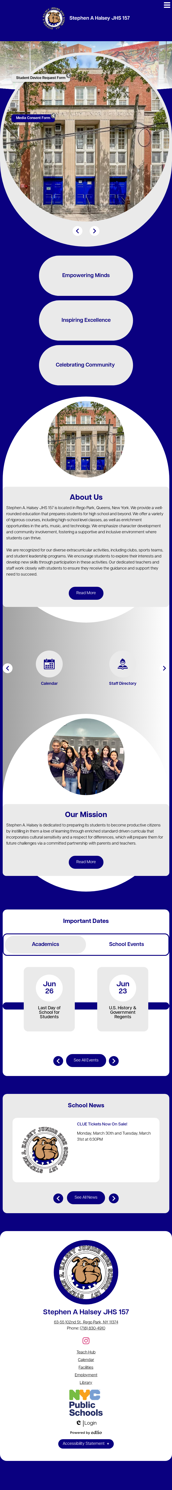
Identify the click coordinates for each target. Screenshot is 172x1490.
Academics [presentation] (45, 944)
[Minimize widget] (69, 75)
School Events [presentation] (126, 944)
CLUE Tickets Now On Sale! (102, 1124)
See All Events (86, 1061)
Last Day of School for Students (49, 1012)
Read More (86, 593)
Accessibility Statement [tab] (84, 1444)
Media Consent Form (33, 118)
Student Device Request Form (40, 78)
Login (86, 1424)
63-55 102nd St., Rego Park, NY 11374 (86, 1323)
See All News (86, 1198)
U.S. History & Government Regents (122, 1012)
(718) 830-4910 (92, 1329)
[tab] (45, 945)
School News (86, 1106)
